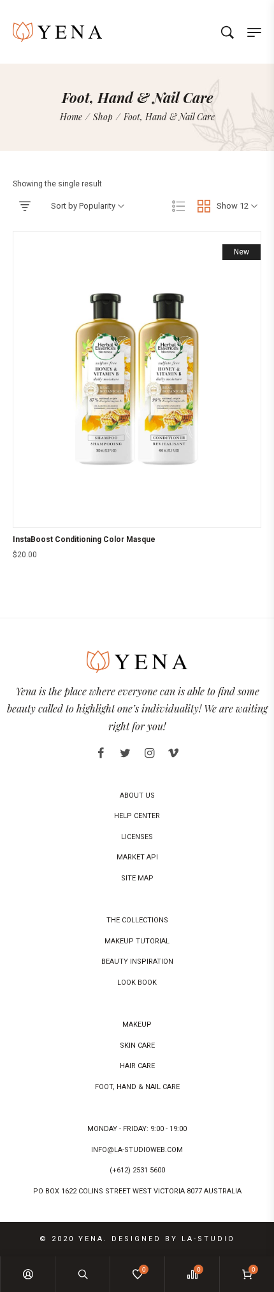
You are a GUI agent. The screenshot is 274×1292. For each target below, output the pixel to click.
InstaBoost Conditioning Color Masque (84, 539)
